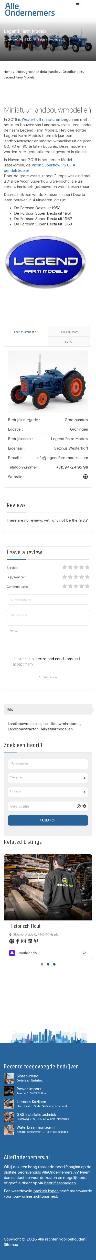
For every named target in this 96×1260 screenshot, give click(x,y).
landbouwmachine (24, 723)
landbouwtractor (23, 729)
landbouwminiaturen (61, 723)
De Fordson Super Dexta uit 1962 (43, 218)
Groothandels (72, 72)
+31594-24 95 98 (72, 467)
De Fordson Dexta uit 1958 (37, 208)
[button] (42, 964)
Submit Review (48, 677)
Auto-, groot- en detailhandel (37, 72)
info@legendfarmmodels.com (62, 457)
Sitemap (11, 1244)
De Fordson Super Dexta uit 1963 (43, 224)
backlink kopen (46, 1191)
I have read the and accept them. (46, 661)
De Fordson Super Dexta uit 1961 (42, 213)
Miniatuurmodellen (57, 729)
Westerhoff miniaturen (41, 119)
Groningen (79, 429)
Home (8, 72)
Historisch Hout (24, 926)
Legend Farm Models (19, 77)
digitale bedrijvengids (22, 1172)
